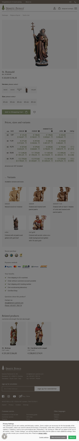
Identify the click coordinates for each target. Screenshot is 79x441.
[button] (4, 436)
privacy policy (42, 433)
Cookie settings (44, 437)
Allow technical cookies (58, 437)
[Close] (6, 435)
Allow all (72, 437)
